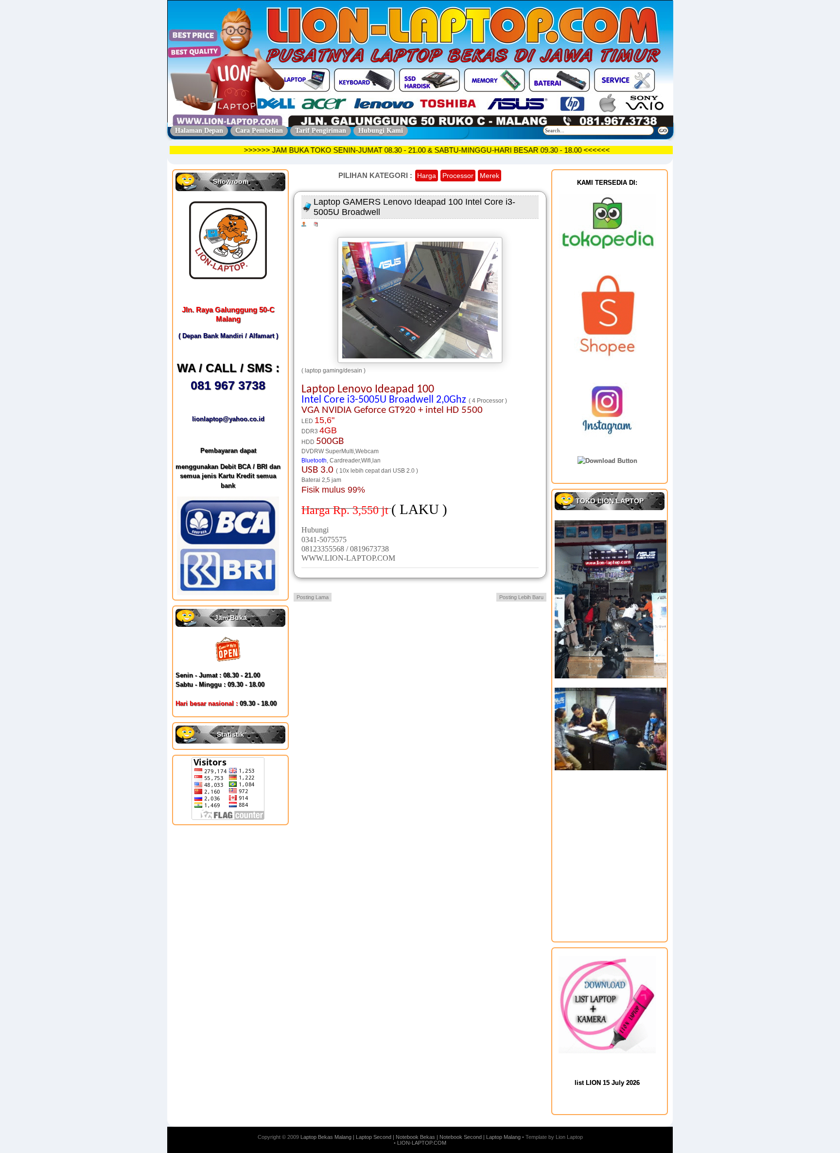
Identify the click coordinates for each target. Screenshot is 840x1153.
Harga (426, 175)
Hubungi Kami (380, 130)
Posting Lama (313, 597)
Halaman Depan (199, 130)
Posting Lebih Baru (521, 597)
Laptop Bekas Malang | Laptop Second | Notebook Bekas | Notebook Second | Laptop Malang (410, 1137)
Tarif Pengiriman (320, 130)
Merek (489, 175)
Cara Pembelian (259, 130)
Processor (457, 175)
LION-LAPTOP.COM (421, 1143)
